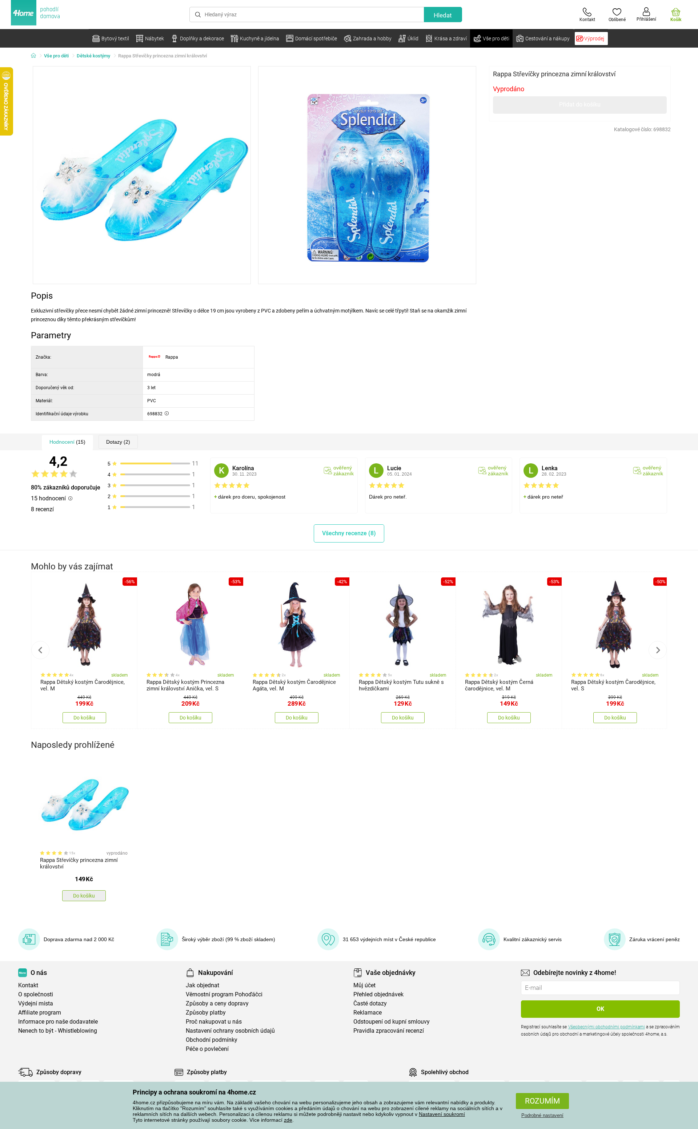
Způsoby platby (206, 1012)
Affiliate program (39, 1012)
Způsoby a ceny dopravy (217, 1003)
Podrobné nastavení (542, 1115)
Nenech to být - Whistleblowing (57, 1030)
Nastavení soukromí (442, 1114)
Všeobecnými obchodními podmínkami (606, 1026)
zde (288, 1120)
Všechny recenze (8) (349, 533)
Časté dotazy (370, 1003)
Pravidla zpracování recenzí (388, 1030)
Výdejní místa (35, 1003)
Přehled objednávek (378, 994)
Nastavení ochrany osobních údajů (230, 1030)
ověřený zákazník (343, 470)
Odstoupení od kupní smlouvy (391, 1021)
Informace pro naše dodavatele (58, 1021)
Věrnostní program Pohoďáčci (224, 994)
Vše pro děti (56, 56)
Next (658, 650)
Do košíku (84, 718)
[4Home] (36, 56)
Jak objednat (202, 985)
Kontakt (28, 985)
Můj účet (364, 985)
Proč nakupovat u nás (214, 1021)
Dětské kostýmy (93, 56)
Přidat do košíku (580, 104)
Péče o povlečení (207, 1049)
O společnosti (35, 994)
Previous (40, 650)
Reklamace (367, 1012)
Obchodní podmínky (211, 1040)
